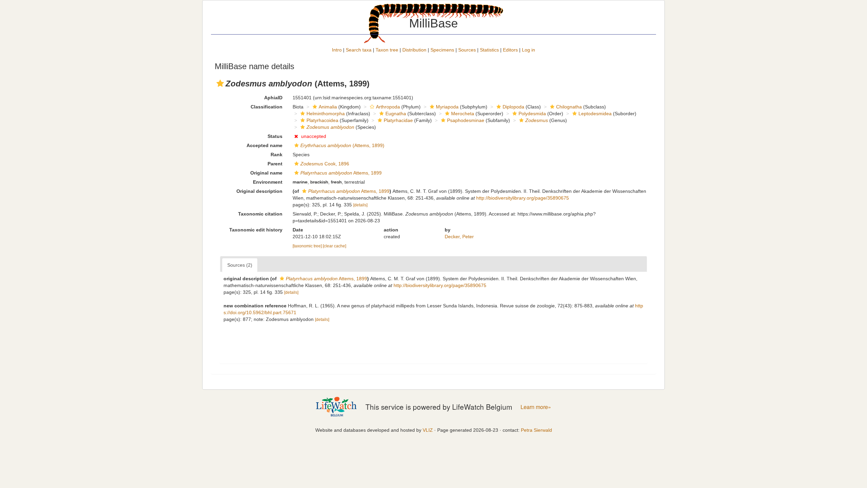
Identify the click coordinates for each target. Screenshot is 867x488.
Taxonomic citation (260, 214)
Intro (337, 50)
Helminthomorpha (325, 113)
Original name (266, 173)
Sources (467, 50)
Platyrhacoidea (322, 120)
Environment (267, 182)
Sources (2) (239, 265)
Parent (275, 163)
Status (275, 136)
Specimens (442, 50)
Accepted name (264, 145)
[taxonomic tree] (308, 246)
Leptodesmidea (595, 113)
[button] (220, 83)
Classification (266, 106)
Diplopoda (513, 106)
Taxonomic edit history (255, 229)
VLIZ (428, 430)
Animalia (328, 106)
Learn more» (536, 407)
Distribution (414, 50)
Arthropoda (388, 106)
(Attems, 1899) (342, 145)
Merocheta (462, 113)
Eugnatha (395, 113)
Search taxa (359, 50)
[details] (360, 205)
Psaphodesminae (465, 120)
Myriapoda (447, 106)
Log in (528, 50)
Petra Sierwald (536, 430)
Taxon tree (387, 50)
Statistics (489, 50)
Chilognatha (569, 106)
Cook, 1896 (324, 163)
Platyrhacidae (398, 120)
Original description (259, 191)
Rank (276, 154)
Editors (510, 50)
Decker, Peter (459, 236)
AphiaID (273, 97)
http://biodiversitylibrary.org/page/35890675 (522, 198)
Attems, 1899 (341, 173)
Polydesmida (532, 113)
